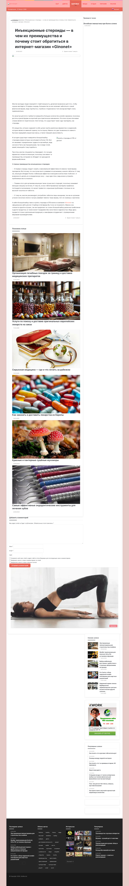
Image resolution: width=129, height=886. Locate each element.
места (53, 845)
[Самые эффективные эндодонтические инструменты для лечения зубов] (70, 843)
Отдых (93, 4)
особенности (42, 851)
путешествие (42, 864)
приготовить (53, 858)
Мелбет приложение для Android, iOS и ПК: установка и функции (108, 654)
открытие (41, 855)
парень (48, 855)
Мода (85, 4)
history (54, 832)
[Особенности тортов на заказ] (87, 833)
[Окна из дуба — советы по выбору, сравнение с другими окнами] (87, 838)
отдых (50, 851)
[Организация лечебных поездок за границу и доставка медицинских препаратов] (70, 854)
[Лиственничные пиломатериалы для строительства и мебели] (93, 645)
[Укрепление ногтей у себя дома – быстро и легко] (79, 854)
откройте (56, 851)
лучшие (41, 845)
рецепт (40, 868)
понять (55, 855)
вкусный (41, 835)
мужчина (41, 848)
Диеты (65, 4)
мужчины (49, 848)
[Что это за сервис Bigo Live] (79, 838)
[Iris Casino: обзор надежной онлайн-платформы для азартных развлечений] (93, 675)
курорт (57, 842)
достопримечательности (45, 842)
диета (47, 839)
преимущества (43, 858)
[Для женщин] (12, 4)
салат (46, 868)
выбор (55, 835)
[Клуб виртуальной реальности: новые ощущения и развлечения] (70, 849)
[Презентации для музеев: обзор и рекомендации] (87, 843)
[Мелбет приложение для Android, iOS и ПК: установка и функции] (93, 654)
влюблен (48, 835)
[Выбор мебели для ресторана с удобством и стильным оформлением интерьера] (93, 663)
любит (47, 845)
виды (59, 832)
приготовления (43, 861)
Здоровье (75, 4)
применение (53, 861)
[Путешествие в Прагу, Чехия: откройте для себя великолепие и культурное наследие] (79, 849)
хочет (52, 868)
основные (57, 848)
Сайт (10, 555)
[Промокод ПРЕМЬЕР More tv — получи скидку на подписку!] (70, 838)
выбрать (41, 839)
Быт (57, 4)
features (41, 832)
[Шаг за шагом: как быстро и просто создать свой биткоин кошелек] (79, 843)
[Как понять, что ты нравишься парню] (79, 833)
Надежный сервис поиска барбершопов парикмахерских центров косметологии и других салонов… (108, 687)
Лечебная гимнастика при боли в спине (100, 24)
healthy (48, 832)
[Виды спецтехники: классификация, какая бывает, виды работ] (87, 849)
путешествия (52, 864)
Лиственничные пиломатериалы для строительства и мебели (108, 645)
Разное (113, 4)
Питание (103, 4)
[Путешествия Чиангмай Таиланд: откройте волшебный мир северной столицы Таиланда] (87, 854)
